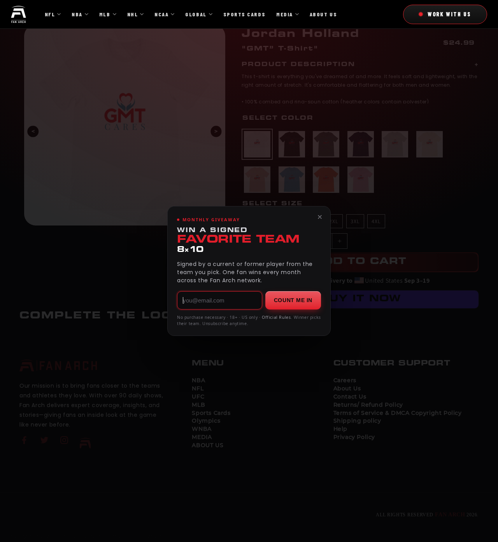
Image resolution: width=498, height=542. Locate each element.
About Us (323, 14)
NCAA (161, 14)
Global (195, 14)
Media (284, 14)
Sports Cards (244, 14)
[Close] (319, 217)
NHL (132, 14)
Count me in (293, 300)
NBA (77, 14)
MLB (104, 14)
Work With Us (449, 13)
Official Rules (276, 317)
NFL (50, 14)
